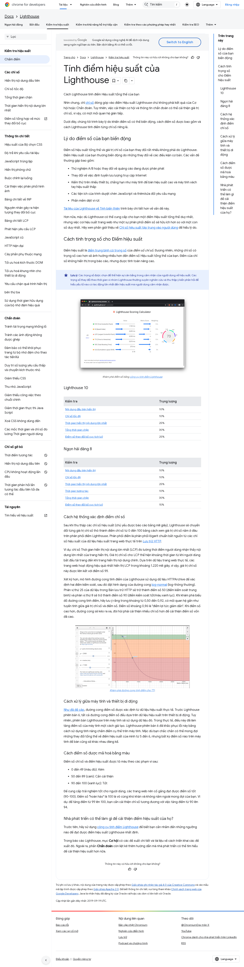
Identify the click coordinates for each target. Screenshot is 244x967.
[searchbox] (26, 37)
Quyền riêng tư (82, 959)
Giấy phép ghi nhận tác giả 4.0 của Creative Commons (163, 884)
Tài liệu (63, 4)
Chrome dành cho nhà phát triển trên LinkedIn (209, 937)
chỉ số (90, 103)
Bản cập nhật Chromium (133, 925)
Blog (116, 4)
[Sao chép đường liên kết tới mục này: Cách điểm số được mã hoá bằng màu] (133, 753)
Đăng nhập (232, 4)
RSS (183, 943)
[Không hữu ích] (198, 57)
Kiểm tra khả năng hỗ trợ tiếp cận (96, 24)
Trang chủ (69, 57)
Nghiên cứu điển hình (93, 4)
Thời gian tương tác (76, 491)
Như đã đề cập (74, 710)
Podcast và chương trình (133, 943)
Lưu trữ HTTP (152, 541)
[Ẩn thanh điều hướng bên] (46, 960)
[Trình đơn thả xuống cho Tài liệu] (72, 4)
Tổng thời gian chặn (77, 430)
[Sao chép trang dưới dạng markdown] (126, 80)
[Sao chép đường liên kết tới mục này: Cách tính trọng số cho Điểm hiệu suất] (146, 239)
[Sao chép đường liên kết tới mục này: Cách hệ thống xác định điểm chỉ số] (128, 517)
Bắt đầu (34, 24)
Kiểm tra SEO (190, 24)
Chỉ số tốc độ (73, 416)
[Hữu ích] (192, 57)
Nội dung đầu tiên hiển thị (80, 409)
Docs (9, 16)
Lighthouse (29, 16)
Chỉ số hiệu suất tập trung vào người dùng (148, 228)
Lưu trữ (123, 937)
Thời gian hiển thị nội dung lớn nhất (86, 423)
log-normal (159, 585)
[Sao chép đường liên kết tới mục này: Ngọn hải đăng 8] (96, 449)
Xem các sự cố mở (67, 931)
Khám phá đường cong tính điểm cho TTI (132, 690)
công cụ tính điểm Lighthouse (146, 376)
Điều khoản (62, 959)
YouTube (186, 931)
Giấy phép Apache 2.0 (106, 889)
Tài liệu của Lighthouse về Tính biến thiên (92, 209)
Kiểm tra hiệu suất (57, 24)
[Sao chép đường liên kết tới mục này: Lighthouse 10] (92, 388)
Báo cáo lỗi (62, 925)
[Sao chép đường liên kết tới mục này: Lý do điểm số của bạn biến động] (134, 139)
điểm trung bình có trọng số (107, 250)
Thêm (129, 4)
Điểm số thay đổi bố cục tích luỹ (84, 436)
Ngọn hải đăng (14, 24)
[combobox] (161, 4)
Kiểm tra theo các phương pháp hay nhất (150, 24)
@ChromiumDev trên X (195, 925)
